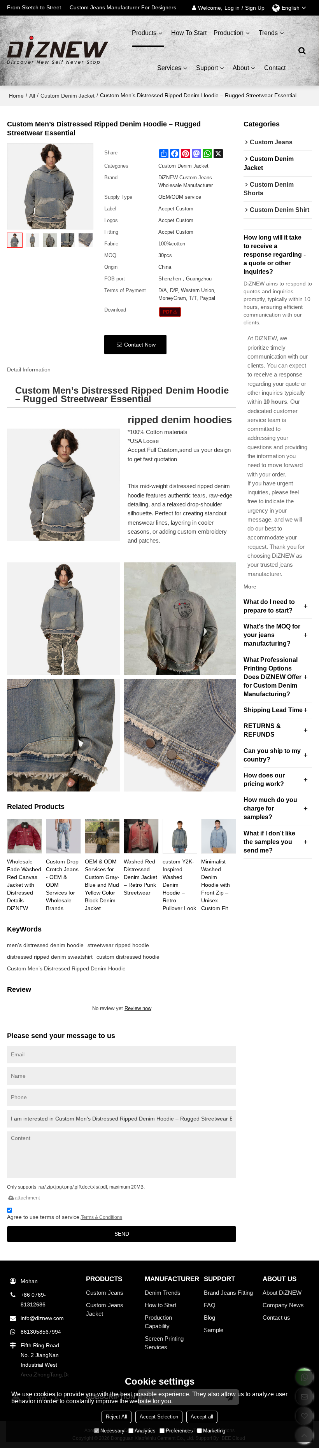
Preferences (179, 1431)
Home (16, 96)
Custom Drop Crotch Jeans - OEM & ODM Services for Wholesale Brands (62, 884)
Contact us (276, 1318)
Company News (283, 1305)
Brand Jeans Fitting (228, 1293)
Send (121, 1234)
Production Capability (158, 1322)
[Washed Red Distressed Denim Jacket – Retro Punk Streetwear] (141, 836)
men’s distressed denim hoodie (45, 945)
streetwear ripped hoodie (118, 945)
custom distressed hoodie (128, 957)
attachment (27, 1198)
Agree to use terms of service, (64, 1217)
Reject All (116, 1417)
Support (207, 68)
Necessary (112, 1431)
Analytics (145, 1431)
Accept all (202, 1417)
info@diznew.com (42, 1318)
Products (144, 33)
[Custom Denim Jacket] (170, 312)
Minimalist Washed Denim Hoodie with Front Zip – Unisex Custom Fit (215, 884)
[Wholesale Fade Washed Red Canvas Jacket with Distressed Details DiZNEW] (24, 836)
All (32, 96)
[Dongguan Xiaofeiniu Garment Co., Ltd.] (57, 50)
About (241, 68)
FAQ (210, 1305)
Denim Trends (163, 1293)
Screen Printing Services (164, 1343)
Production (229, 33)
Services (169, 68)
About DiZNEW (282, 1293)
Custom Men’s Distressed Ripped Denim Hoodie (66, 968)
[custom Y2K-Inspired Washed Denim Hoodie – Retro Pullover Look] (180, 836)
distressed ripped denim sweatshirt (50, 957)
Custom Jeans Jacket (104, 1309)
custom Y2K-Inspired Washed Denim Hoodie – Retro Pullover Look (179, 884)
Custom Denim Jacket (67, 96)
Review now (137, 1008)
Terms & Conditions (101, 1217)
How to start (189, 33)
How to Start (160, 1305)
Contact (275, 68)
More (250, 586)
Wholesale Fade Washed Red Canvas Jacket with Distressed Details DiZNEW (24, 884)
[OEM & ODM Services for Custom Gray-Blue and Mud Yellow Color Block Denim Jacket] (102, 836)
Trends (268, 33)
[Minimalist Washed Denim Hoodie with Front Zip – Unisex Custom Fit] (218, 836)
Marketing (214, 1431)
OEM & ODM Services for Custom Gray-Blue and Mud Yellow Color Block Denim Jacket (102, 884)
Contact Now (140, 344)
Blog (209, 1318)
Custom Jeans (104, 1293)
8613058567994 (41, 1332)
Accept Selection (159, 1417)
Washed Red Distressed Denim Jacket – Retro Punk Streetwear (140, 877)
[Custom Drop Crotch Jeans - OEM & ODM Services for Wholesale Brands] (63, 836)
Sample (213, 1330)
